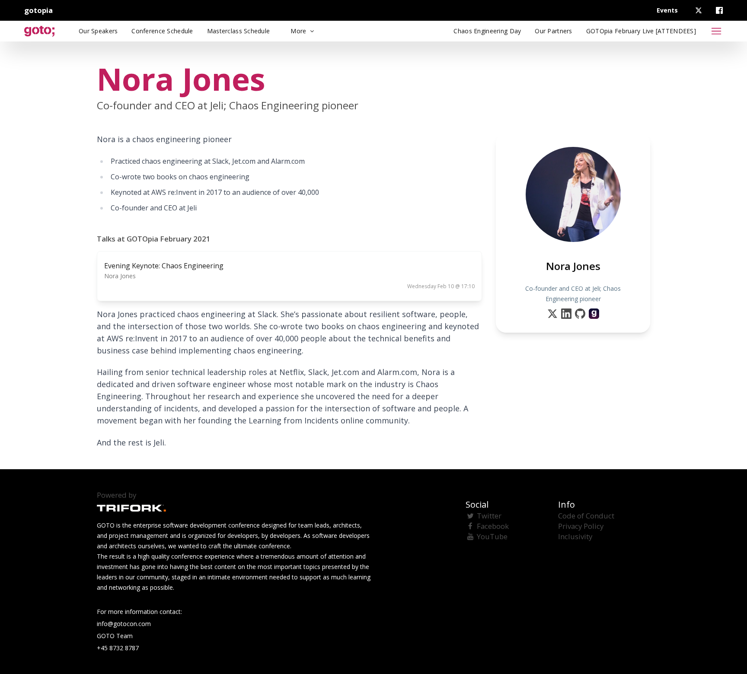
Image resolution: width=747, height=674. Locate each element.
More (299, 31)
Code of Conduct (586, 516)
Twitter (489, 516)
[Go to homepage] (39, 31)
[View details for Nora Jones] (594, 313)
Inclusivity (575, 536)
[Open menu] (716, 31)
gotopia (38, 10)
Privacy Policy (580, 526)
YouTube (492, 536)
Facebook (493, 526)
